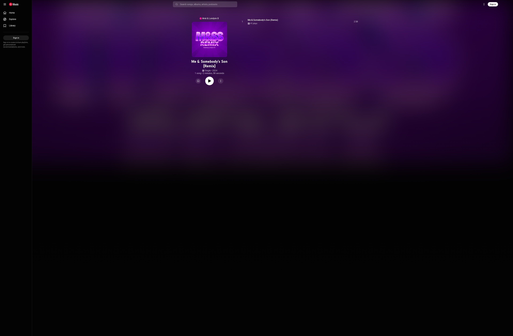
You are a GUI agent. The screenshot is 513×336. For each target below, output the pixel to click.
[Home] (14, 4)
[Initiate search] (176, 4)
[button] (198, 81)
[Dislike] (340, 21)
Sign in (493, 4)
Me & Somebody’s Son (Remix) (263, 20)
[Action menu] (220, 81)
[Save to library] (198, 81)
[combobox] (208, 4)
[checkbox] (356, 21)
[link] (16, 13)
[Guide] (4, 4)
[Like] (335, 21)
